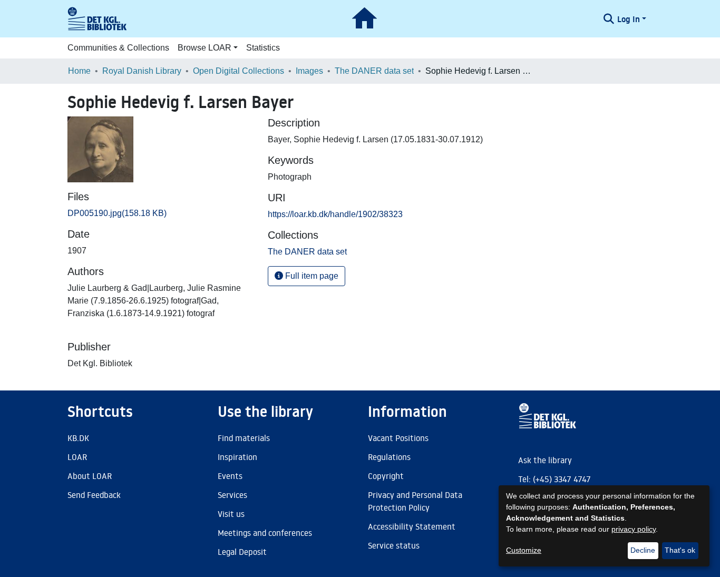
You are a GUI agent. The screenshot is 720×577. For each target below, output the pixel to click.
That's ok (680, 550)
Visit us (231, 513)
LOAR (77, 457)
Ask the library (545, 460)
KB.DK (78, 438)
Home (79, 70)
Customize (523, 550)
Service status (394, 545)
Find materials (244, 438)
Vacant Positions (398, 438)
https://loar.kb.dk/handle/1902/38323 (335, 214)
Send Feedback (94, 495)
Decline (642, 550)
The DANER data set (374, 70)
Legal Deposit (242, 551)
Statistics (263, 47)
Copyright (386, 476)
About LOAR (89, 476)
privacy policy (633, 529)
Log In (628, 19)
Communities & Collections (118, 47)
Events (230, 476)
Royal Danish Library (141, 70)
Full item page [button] (310, 275)
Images (309, 70)
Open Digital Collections (238, 70)
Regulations (389, 457)
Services (232, 495)
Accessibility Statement (411, 526)
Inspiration (237, 457)
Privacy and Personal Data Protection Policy (415, 501)
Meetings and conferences (265, 532)
